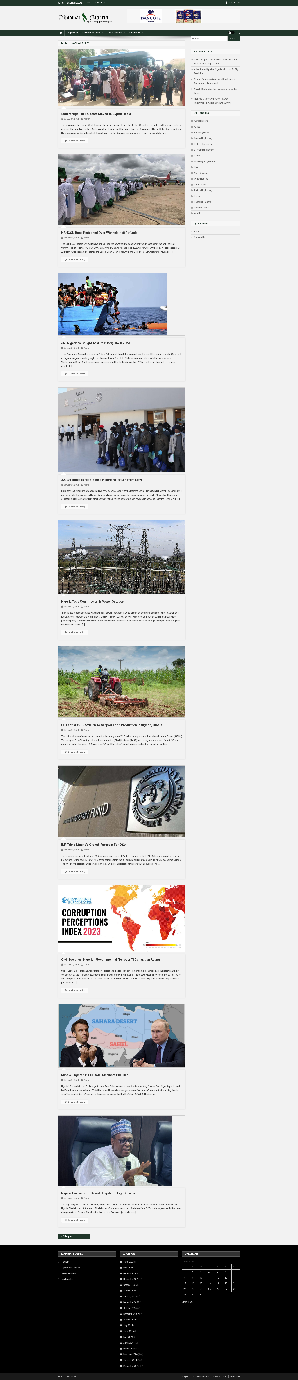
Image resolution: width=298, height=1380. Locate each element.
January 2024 (130, 1360)
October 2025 (130, 1285)
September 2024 (131, 1314)
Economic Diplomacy (204, 150)
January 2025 (130, 1296)
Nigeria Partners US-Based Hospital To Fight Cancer (98, 1193)
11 (209, 1278)
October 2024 (130, 1308)
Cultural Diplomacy (203, 138)
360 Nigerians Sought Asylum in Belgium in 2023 (95, 343)
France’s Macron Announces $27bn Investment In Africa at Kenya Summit (212, 101)
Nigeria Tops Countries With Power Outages (92, 601)
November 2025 (131, 1279)
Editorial (198, 155)
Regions (71, 32)
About (89, 3)
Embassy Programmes (205, 161)
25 (209, 1289)
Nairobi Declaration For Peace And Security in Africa (216, 91)
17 (201, 1283)
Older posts (68, 1236)
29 (184, 1294)
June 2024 (128, 1331)
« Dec (184, 1302)
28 (234, 1289)
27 (226, 1289)
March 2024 (129, 1348)
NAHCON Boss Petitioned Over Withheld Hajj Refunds (99, 233)
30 (193, 1294)
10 (201, 1278)
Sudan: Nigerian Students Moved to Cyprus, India (96, 114)
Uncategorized (201, 207)
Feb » (191, 1302)
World (197, 213)
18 (209, 1283)
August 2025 (129, 1290)
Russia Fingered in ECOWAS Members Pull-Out (94, 1075)
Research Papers (202, 202)
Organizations (201, 178)
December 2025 (131, 1273)
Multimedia (134, 32)
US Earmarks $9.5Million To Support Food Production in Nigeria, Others (111, 725)
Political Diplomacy (203, 190)
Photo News (200, 184)
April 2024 (128, 1343)
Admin (87, 119)
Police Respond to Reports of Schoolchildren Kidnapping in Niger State (215, 61)
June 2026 (128, 1262)
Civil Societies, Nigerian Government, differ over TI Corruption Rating (110, 959)
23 (193, 1289)
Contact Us (100, 3)
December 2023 (131, 1366)
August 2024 (129, 1319)
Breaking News (201, 132)
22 (184, 1289)
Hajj (196, 167)
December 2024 (131, 1302)
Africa (197, 127)
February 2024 (130, 1354)
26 (218, 1289)
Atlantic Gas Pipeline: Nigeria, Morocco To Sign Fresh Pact (216, 71)
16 (193, 1283)
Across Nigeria (201, 121)
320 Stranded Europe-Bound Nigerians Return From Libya (102, 480)
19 (218, 1283)
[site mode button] (231, 32)
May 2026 (128, 1267)
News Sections (115, 32)
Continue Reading (76, 141)
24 (201, 1289)
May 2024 (128, 1337)
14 (234, 1278)
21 (234, 1283)
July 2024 (128, 1325)
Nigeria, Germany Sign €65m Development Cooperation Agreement (215, 81)
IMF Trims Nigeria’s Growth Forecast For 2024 (93, 845)
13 (226, 1278)
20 (226, 1283)
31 (201, 1294)
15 (184, 1283)
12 (218, 1278)
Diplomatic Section (91, 32)
